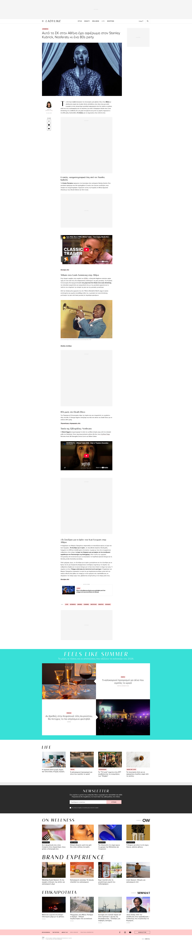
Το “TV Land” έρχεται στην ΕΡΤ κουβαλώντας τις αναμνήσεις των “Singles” (109, 774)
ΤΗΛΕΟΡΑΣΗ (102, 769)
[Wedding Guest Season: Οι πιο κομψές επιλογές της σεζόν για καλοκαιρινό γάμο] (54, 870)
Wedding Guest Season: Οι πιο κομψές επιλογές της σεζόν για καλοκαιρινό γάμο (53, 882)
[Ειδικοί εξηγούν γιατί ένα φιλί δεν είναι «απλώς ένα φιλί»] (82, 832)
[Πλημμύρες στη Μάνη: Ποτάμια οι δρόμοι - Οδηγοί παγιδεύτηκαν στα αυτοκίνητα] (82, 905)
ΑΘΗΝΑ (80, 604)
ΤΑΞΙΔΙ (69, 713)
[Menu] (43, 21)
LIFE (103, 21)
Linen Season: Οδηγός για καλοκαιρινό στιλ (135, 881)
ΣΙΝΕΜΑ (86, 604)
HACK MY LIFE (131, 769)
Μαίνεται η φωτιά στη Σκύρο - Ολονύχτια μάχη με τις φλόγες (53, 915)
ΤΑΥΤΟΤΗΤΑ (55, 932)
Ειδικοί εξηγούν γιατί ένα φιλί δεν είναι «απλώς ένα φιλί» (80, 846)
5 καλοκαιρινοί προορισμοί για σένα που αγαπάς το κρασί (81, 773)
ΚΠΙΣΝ (86, 278)
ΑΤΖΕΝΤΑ (45, 29)
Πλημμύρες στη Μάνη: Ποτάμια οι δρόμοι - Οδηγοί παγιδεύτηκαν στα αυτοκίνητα (81, 916)
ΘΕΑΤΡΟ (101, 604)
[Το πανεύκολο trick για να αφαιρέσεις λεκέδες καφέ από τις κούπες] (138, 759)
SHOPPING (110, 21)
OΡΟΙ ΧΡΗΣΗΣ (74, 932)
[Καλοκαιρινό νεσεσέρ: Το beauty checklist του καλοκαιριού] (82, 870)
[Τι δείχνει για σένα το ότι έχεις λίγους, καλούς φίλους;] (138, 832)
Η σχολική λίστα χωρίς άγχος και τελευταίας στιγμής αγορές (53, 770)
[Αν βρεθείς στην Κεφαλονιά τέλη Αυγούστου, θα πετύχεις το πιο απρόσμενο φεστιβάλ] (123, 717)
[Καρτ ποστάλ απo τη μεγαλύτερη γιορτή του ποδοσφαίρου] (110, 870)
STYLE (80, 21)
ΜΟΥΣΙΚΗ (94, 604)
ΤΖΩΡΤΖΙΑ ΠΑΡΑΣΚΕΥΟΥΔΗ (123, 685)
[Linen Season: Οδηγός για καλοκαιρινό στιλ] (138, 870)
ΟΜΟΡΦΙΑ (102, 842)
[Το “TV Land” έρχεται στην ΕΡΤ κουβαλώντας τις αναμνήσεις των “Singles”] (110, 759)
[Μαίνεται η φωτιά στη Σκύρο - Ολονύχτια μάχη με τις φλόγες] (54, 905)
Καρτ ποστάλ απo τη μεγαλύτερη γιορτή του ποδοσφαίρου (106, 882)
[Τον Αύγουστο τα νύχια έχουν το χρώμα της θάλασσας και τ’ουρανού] (110, 832)
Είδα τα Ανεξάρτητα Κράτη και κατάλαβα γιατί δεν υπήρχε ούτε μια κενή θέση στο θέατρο (90, 591)
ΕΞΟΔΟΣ (107, 604)
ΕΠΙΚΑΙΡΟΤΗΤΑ (59, 893)
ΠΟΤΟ (123, 677)
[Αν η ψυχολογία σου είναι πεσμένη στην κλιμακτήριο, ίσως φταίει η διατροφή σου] (54, 832)
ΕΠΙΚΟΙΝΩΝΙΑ (46, 932)
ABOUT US (65, 932)
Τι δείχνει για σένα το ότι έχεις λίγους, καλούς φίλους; (137, 846)
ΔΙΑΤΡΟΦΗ (46, 842)
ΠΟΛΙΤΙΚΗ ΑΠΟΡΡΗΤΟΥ (87, 932)
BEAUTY (87, 21)
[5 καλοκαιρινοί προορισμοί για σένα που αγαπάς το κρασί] (69, 681)
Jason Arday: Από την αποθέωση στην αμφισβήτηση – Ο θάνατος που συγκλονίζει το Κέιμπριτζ (138, 917)
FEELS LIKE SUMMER (96, 654)
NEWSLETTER (142, 932)
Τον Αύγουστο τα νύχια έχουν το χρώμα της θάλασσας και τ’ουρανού (109, 847)
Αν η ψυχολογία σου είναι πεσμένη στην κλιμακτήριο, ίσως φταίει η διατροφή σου (54, 847)
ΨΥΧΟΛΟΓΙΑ (130, 842)
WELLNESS (95, 21)
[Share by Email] (49, 128)
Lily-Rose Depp (105, 434)
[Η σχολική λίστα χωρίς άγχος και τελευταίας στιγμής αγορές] (54, 759)
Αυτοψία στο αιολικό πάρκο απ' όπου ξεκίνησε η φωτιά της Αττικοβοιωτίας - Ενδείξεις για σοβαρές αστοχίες (109, 917)
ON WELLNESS (58, 820)
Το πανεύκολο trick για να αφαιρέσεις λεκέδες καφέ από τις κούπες (137, 774)
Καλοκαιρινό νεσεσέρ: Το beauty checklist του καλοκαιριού (82, 881)
